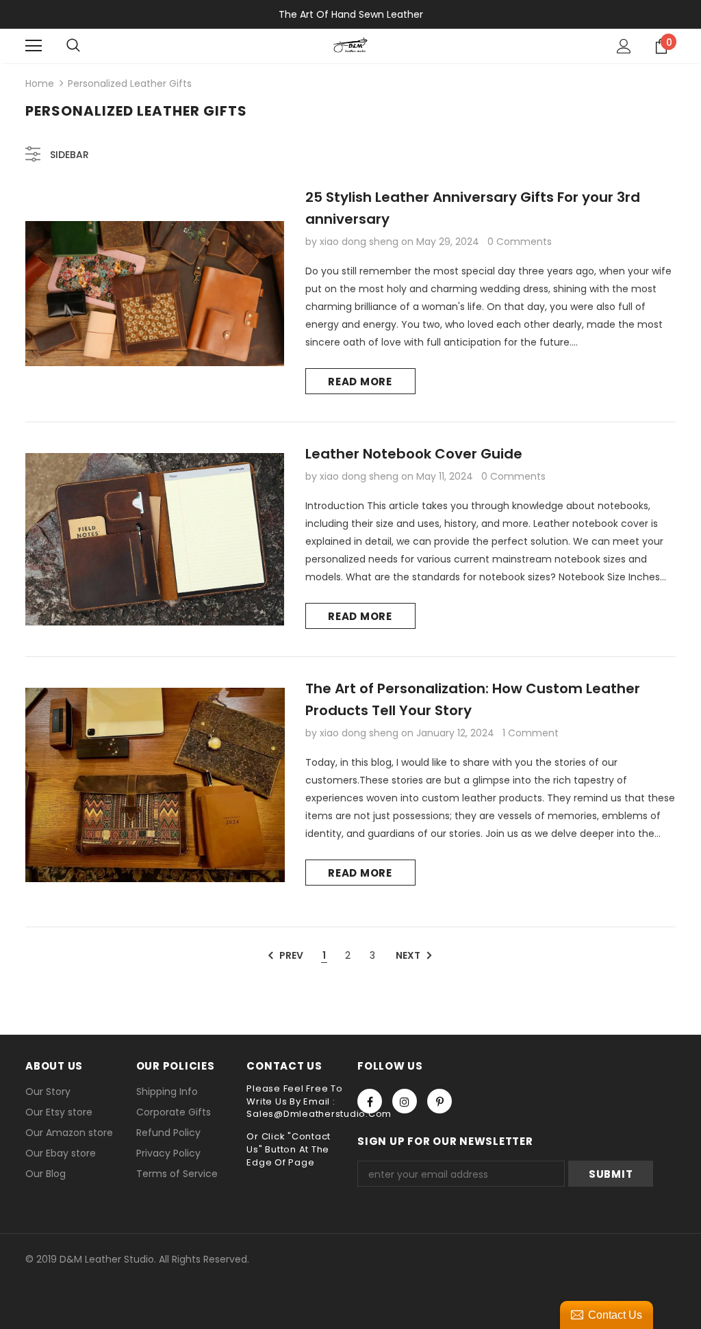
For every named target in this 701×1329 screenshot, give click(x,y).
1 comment (530, 733)
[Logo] (350, 45)
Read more (360, 381)
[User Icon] (624, 46)
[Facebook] (369, 1101)
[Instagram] (404, 1101)
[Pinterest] (439, 1101)
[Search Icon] (73, 46)
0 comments (519, 241)
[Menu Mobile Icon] (33, 46)
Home (39, 83)
